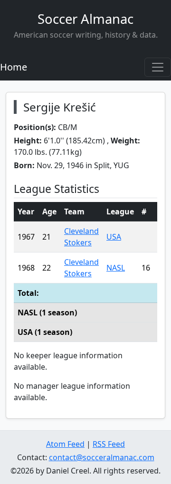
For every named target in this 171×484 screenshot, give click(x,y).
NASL (115, 267)
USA (113, 237)
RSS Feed (109, 444)
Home (13, 66)
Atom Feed (65, 444)
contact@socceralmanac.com (101, 457)
